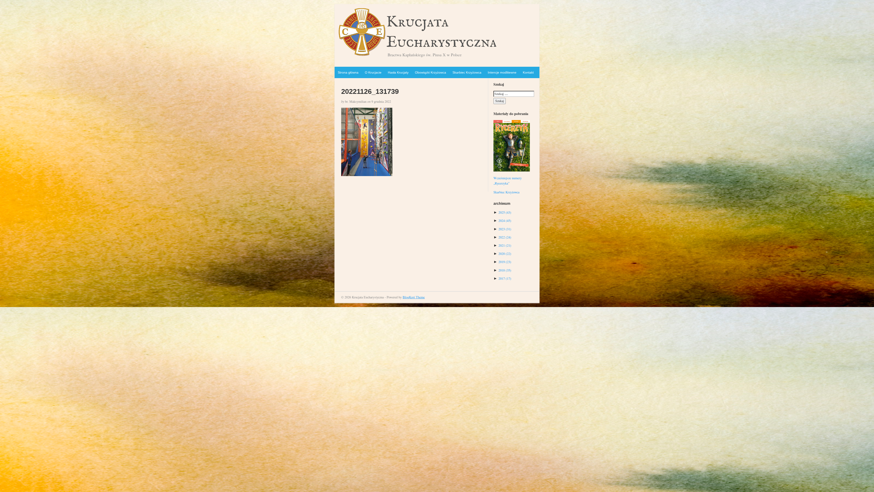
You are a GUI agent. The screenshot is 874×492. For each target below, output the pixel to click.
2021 (504, 245)
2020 (504, 253)
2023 (504, 229)
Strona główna (348, 72)
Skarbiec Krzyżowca (466, 72)
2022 (504, 237)
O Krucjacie (373, 72)
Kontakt (528, 72)
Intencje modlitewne (502, 72)
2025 (504, 212)
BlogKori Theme (414, 297)
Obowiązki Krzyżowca (430, 72)
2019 (504, 262)
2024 (504, 220)
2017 (504, 278)
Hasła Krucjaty (398, 72)
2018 (504, 270)
